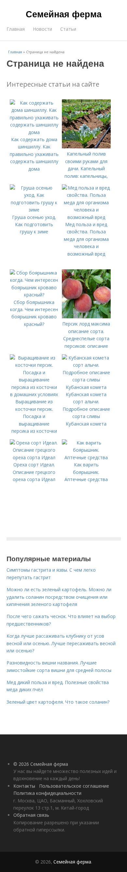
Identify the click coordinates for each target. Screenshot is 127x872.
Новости (42, 29)
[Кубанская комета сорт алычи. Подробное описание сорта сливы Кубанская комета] (86, 387)
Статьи (68, 29)
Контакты (24, 786)
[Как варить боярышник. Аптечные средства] (86, 457)
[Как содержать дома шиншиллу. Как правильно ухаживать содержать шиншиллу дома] (34, 132)
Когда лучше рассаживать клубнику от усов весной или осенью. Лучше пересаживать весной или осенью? (61, 643)
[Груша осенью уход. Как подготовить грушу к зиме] (34, 210)
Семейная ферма (64, 14)
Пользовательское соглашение (74, 786)
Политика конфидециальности (47, 793)
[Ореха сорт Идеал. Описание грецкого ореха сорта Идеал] (34, 457)
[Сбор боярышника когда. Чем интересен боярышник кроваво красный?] (34, 295)
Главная (16, 29)
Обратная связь (31, 815)
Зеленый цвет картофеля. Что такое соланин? (58, 702)
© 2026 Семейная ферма (40, 764)
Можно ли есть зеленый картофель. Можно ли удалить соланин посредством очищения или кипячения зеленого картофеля (59, 596)
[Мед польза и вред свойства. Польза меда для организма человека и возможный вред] (86, 217)
